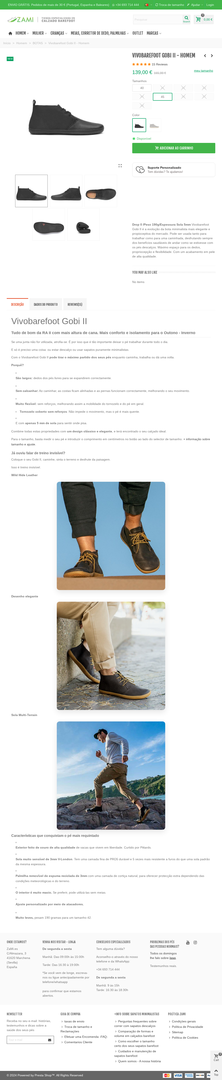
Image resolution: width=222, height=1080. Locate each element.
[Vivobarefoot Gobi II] (120, 166)
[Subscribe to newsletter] (50, 1040)
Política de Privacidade (187, 1026)
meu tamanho (203, 70)
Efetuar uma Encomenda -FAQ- (86, 1036)
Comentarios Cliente (78, 1042)
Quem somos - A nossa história (139, 1061)
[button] (59, 5)
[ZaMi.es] (41, 19)
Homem (21, 33)
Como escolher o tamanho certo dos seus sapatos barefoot (136, 1044)
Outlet (137, 33)
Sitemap (177, 1032)
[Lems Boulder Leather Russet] (205, 55)
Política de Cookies (185, 1037)
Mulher (38, 33)
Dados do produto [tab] (46, 304)
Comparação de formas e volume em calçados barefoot (134, 1034)
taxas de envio (74, 1021)
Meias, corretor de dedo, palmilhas (98, 33)
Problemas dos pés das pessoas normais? (164, 944)
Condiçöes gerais (184, 1021)
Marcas (152, 33)
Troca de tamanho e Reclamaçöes (76, 1029)
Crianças (57, 33)
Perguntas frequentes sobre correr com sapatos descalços (135, 1024)
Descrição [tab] (17, 304)
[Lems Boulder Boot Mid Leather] (212, 55)
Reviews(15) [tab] (75, 304)
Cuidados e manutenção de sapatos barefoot (135, 1053)
